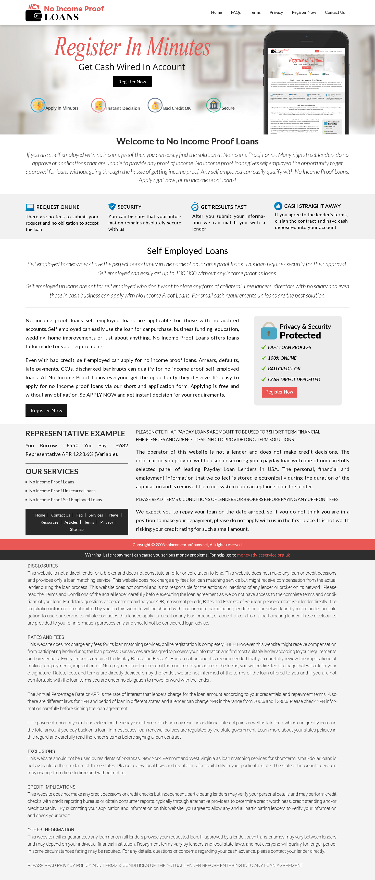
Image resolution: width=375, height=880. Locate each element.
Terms (255, 12)
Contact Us (335, 12)
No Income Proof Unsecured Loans (62, 490)
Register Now (304, 12)
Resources (49, 522)
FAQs (236, 12)
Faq (79, 515)
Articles (71, 522)
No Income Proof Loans (51, 481)
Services (96, 515)
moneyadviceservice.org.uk (263, 555)
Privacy (276, 12)
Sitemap (77, 529)
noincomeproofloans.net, (187, 544)
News (114, 515)
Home (216, 12)
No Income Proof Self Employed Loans (65, 499)
